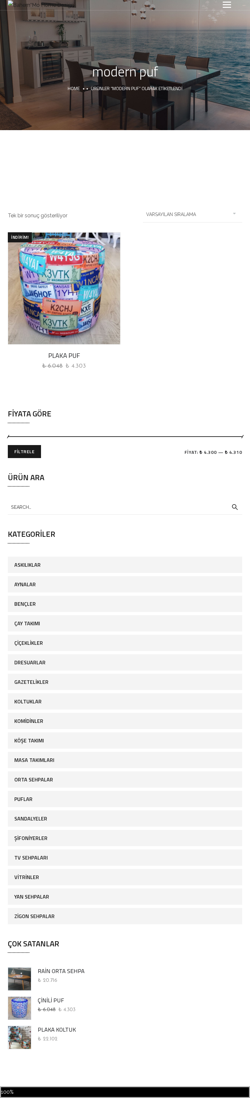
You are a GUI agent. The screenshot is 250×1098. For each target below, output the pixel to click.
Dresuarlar (30, 662)
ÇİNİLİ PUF (51, 1000)
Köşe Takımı (29, 740)
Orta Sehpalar (33, 779)
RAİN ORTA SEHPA (61, 971)
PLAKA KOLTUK (57, 1029)
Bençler (25, 604)
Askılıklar (27, 565)
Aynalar (25, 584)
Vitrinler (26, 877)
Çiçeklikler (28, 643)
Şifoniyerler (31, 838)
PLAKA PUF (64, 355)
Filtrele (24, 451)
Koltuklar (28, 701)
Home (74, 88)
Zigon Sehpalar (34, 916)
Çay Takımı (27, 623)
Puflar (23, 799)
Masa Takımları (34, 760)
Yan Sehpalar (31, 897)
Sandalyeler (30, 818)
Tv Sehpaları (31, 857)
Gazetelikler (31, 682)
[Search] (234, 507)
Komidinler (28, 721)
